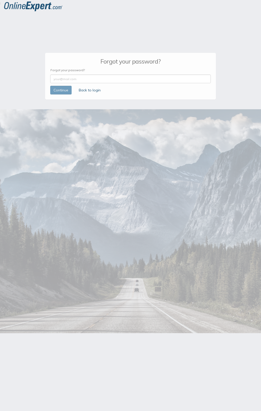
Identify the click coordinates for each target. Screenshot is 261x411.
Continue (61, 90)
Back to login (90, 90)
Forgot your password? (67, 70)
